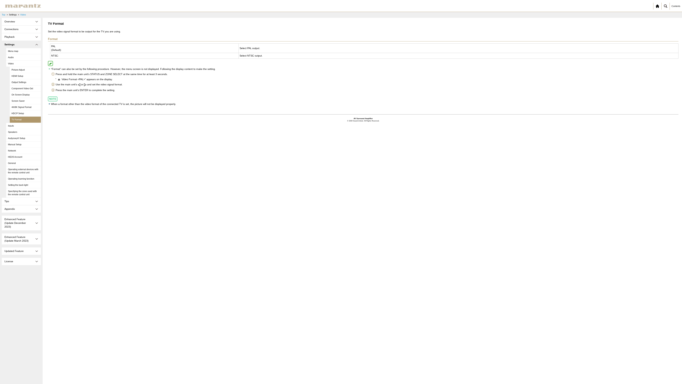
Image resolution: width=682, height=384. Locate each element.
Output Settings (19, 82)
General (12, 163)
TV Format (16, 119)
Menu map (13, 51)
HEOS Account (15, 157)
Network (12, 151)
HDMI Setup (17, 76)
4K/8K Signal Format (21, 107)
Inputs (11, 126)
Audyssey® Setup (16, 138)
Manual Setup (14, 144)
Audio (11, 57)
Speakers (12, 132)
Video (23, 15)
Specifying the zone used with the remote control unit (22, 193)
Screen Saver (18, 101)
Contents (676, 6)
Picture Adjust (18, 70)
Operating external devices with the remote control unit (23, 171)
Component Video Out (22, 88)
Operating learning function (21, 179)
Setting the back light (18, 185)
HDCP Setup (18, 113)
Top (3, 15)
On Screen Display (21, 95)
